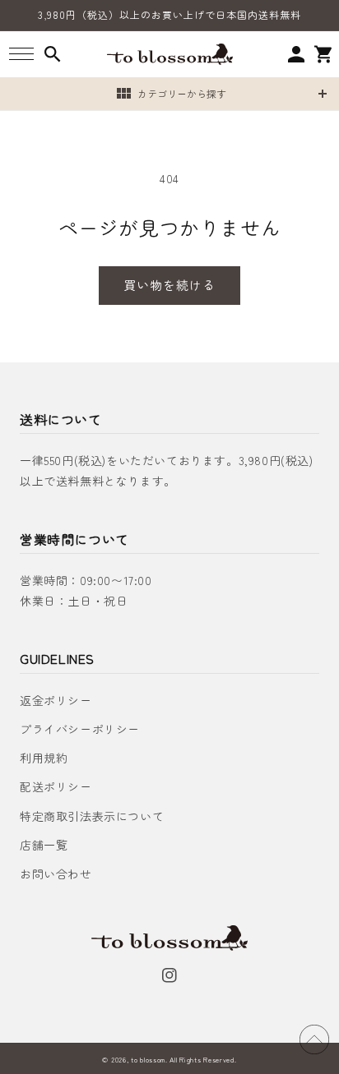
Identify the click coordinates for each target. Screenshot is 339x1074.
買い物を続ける (169, 284)
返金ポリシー (56, 700)
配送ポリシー (56, 786)
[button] (21, 53)
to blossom (148, 1059)
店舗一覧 (43, 845)
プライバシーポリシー (80, 729)
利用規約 (43, 757)
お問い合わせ (56, 873)
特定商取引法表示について (92, 816)
